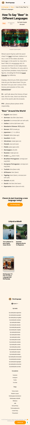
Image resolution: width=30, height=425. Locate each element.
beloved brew (6, 89)
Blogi (12, 7)
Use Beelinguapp (15, 204)
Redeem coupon (15, 393)
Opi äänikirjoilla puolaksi (15, 347)
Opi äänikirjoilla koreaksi (15, 339)
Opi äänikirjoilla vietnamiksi (15, 364)
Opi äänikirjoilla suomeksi (15, 366)
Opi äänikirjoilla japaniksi (15, 327)
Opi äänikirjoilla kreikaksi (15, 354)
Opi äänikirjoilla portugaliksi (15, 317)
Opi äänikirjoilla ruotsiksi (15, 344)
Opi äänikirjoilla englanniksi (15, 312)
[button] (25, 2)
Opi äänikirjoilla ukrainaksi (15, 359)
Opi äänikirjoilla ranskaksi (15, 320)
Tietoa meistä (15, 391)
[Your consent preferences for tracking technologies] (27, 422)
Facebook (15, 375)
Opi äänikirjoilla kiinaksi (15, 332)
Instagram (15, 377)
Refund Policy (15, 405)
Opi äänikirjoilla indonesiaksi (15, 356)
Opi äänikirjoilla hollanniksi (15, 349)
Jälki (15, 403)
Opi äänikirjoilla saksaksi (15, 325)
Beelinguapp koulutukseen (15, 396)
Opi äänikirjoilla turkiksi (15, 337)
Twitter (15, 380)
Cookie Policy (15, 410)
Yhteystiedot (15, 413)
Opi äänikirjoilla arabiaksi (15, 342)
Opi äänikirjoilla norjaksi (15, 351)
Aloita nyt (20, 422)
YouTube (15, 382)
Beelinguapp (5, 7)
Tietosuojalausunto (15, 408)
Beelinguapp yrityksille (15, 398)
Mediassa (15, 400)
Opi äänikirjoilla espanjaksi (15, 315)
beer (10, 56)
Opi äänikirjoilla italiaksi (15, 322)
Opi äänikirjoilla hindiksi (15, 334)
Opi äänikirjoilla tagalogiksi (15, 361)
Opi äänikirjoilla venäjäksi (15, 329)
